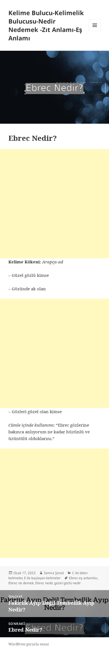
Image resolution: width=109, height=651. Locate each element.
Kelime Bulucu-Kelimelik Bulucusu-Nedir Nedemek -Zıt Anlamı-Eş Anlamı (46, 25)
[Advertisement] (54, 203)
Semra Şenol (54, 573)
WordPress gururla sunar (28, 644)
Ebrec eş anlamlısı (83, 578)
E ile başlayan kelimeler (42, 578)
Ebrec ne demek (21, 583)
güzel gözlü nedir (67, 583)
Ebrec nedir (44, 583)
